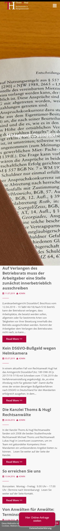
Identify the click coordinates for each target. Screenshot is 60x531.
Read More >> (14, 338)
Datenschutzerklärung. (40, 528)
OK (56, 523)
